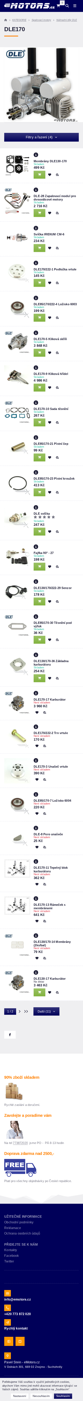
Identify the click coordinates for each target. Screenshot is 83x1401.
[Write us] (7, 1322)
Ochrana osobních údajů (22, 1233)
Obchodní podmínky (18, 1222)
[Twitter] (20, 1341)
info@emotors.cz (17, 1299)
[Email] (7, 1293)
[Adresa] (7, 1355)
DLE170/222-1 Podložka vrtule (55, 269)
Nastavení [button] (19, 1396)
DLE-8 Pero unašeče (48, 834)
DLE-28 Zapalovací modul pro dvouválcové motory (55, 197)
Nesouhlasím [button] (41, 1396)
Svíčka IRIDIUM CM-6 (49, 234)
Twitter (9, 1261)
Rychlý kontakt (16, 1328)
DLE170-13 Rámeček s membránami (49, 906)
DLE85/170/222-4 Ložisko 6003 (55, 304)
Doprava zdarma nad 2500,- (29, 1153)
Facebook (11, 1255)
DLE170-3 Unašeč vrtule (51, 766)
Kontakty (10, 1250)
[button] (57, 174)
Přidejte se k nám (21, 1244)
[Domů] (29, 6)
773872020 (20, 1143)
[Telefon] (7, 1308)
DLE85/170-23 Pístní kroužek (54, 478)
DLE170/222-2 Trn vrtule (51, 733)
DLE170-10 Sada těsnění (51, 409)
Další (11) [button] (44, 1011)
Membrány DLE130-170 (50, 161)
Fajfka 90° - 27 (44, 553)
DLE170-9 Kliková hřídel (51, 374)
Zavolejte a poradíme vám (27, 1115)
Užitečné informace (23, 1216)
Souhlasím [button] (63, 1396)
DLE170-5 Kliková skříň (50, 339)
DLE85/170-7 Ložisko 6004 (52, 800)
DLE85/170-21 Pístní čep (51, 443)
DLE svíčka (42, 513)
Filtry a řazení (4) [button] (39, 137)
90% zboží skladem (21, 1077)
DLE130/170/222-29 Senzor (53, 588)
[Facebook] (8, 1341)
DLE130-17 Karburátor (50, 978)
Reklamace (12, 1228)
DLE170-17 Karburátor (50, 699)
